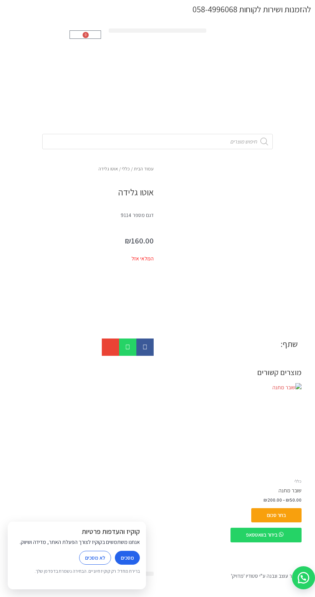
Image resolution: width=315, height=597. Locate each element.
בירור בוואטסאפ (262, 534)
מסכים (127, 557)
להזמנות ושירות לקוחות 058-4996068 (251, 9)
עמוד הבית (144, 168)
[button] (157, 30)
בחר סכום (276, 515)
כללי (126, 168)
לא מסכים (95, 557)
